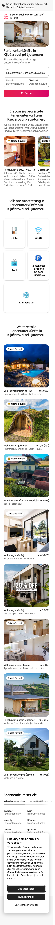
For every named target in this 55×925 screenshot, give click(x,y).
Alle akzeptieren (26, 888)
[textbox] (15, 84)
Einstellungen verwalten (26, 904)
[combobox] (26, 73)
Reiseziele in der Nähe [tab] (14, 801)
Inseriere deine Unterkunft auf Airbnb (27, 16)
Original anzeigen (25, 7)
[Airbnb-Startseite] (6, 16)
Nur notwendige (26, 896)
